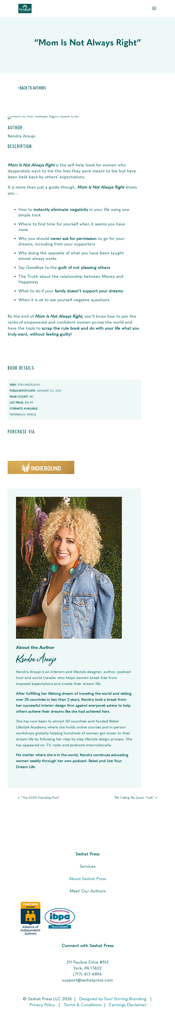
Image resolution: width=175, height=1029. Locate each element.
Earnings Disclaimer (128, 1004)
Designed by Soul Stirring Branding (112, 998)
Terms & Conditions (83, 1004)
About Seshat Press (87, 878)
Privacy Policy (43, 1004)
